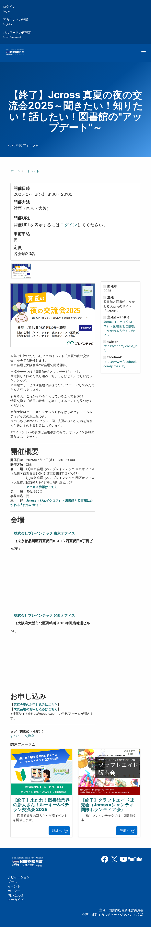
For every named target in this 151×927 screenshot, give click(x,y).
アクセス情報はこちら (42, 487)
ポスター (14, 891)
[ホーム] (14, 52)
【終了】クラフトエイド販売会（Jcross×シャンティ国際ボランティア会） (107, 804)
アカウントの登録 (15, 22)
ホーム (15, 171)
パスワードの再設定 (17, 35)
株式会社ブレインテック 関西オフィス (44, 615)
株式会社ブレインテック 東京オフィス (44, 533)
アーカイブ (15, 900)
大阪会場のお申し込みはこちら (36, 709)
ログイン (9, 9)
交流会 (29, 736)
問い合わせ (15, 895)
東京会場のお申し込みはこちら (36, 704)
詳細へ (57, 830)
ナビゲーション (19, 877)
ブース (12, 882)
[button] (21, 271)
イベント (33, 171)
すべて (15, 736)
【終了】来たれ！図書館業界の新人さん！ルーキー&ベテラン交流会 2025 (41, 804)
